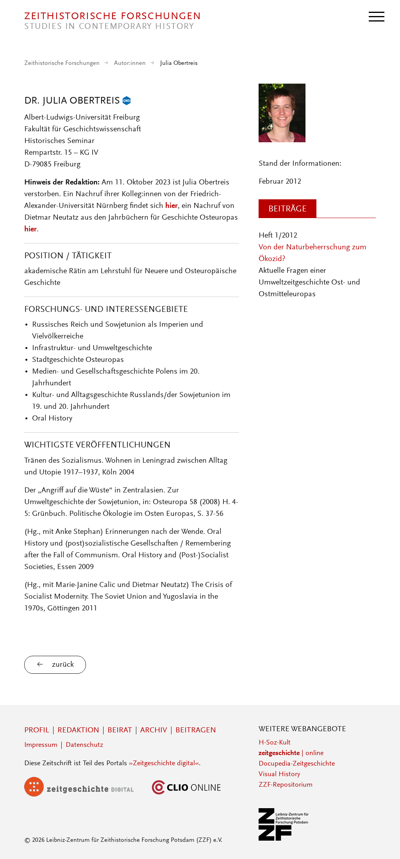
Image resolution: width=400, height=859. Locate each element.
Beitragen (195, 730)
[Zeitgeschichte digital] (84, 794)
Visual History (279, 774)
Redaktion (78, 730)
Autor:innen (130, 63)
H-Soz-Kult (275, 742)
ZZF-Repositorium (285, 785)
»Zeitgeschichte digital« (164, 763)
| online (291, 753)
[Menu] (376, 16)
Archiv (153, 730)
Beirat (119, 730)
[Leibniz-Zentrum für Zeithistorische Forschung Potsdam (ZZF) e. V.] (284, 839)
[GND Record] (126, 101)
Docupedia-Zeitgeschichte (297, 764)
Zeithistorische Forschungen (62, 63)
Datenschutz (84, 745)
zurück (63, 665)
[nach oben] (383, 842)
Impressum (40, 745)
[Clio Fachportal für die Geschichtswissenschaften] (186, 794)
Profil (36, 730)
